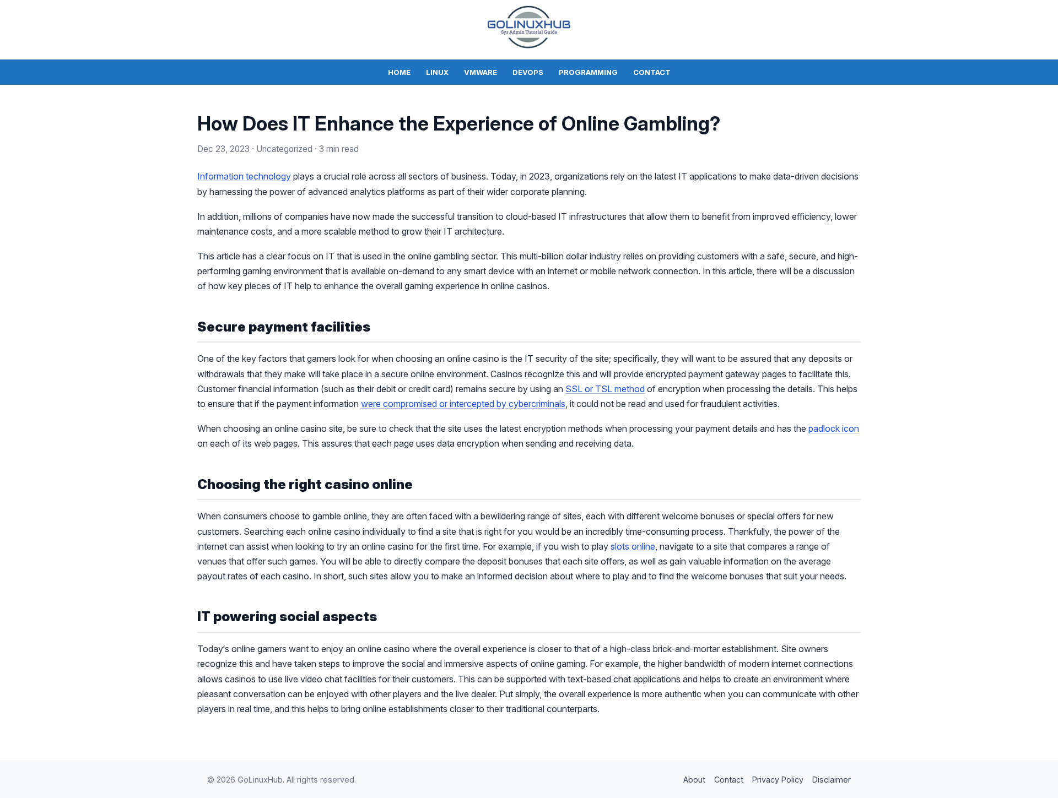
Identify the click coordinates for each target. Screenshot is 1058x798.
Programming (588, 72)
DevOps (527, 72)
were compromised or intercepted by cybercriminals (463, 403)
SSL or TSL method (605, 388)
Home (399, 72)
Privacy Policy (777, 779)
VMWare (480, 72)
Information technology (244, 176)
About (694, 779)
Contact (652, 72)
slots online (633, 546)
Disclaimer (831, 779)
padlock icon (833, 428)
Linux (437, 72)
